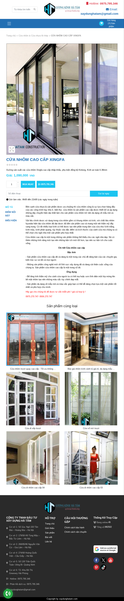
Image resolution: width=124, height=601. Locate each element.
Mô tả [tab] (9, 207)
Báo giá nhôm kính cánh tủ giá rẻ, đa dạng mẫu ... (91, 369)
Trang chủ (11, 35)
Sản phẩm (50, 533)
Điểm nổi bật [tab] (10, 214)
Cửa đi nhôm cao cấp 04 (33, 487)
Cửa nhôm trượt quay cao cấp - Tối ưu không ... (33, 369)
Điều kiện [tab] (11, 220)
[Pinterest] (96, 567)
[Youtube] (110, 560)
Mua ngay (28, 184)
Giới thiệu (49, 528)
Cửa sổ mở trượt (91, 428)
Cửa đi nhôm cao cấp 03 (91, 487)
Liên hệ (48, 542)
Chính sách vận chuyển (75, 532)
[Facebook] (96, 560)
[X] (103, 560)
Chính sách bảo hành (74, 528)
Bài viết (48, 537)
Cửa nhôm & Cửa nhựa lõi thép (33, 35)
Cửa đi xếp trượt (33, 428)
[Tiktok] (103, 567)
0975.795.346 (47, 184)
